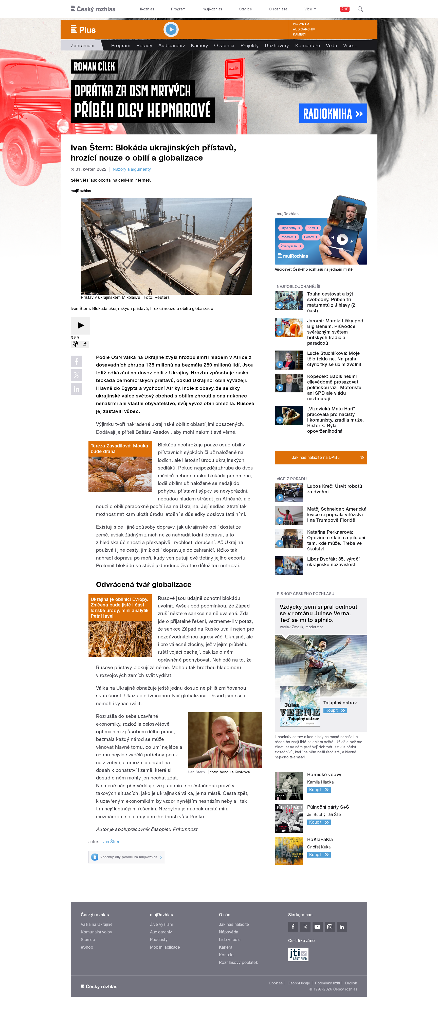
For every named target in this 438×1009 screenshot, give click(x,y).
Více (350, 45)
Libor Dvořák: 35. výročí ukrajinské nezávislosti (333, 561)
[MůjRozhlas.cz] (81, 191)
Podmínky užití (327, 983)
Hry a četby (288, 228)
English (351, 983)
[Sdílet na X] (76, 375)
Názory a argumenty (132, 169)
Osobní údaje (299, 983)
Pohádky (287, 237)
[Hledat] (360, 9)
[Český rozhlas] (93, 9)
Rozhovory (277, 45)
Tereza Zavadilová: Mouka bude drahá (119, 448)
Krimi (311, 228)
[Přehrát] (80, 326)
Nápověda (228, 932)
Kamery (299, 34)
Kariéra (225, 947)
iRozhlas (147, 9)
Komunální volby (96, 932)
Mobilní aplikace (165, 947)
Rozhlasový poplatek (238, 962)
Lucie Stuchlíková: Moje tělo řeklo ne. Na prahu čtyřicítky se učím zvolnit (334, 359)
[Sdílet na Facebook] (76, 361)
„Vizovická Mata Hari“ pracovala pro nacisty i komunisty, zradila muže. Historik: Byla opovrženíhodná (335, 420)
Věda (331, 45)
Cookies (276, 983)
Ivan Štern (111, 841)
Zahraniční (83, 45)
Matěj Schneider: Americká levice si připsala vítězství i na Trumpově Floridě (337, 514)
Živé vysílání (289, 246)
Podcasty (159, 939)
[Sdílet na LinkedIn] (76, 389)
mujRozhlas (212, 9)
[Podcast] (75, 344)
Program (178, 9)
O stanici (224, 45)
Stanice (245, 9)
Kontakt (226, 954)
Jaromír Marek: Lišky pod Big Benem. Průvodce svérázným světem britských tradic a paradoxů (335, 332)
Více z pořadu (292, 479)
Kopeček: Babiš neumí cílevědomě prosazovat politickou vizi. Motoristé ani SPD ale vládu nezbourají (334, 387)
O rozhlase (278, 9)
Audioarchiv (304, 29)
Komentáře (307, 45)
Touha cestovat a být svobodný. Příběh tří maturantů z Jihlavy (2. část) (332, 302)
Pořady (144, 45)
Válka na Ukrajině (97, 924)
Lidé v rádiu (230, 939)
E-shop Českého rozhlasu (306, 594)
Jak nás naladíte (234, 924)
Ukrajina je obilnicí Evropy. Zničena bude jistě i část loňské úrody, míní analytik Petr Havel (120, 608)
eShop (87, 947)
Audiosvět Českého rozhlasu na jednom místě (314, 269)
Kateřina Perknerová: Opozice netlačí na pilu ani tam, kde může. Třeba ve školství (336, 540)
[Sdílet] (84, 344)
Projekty (250, 45)
